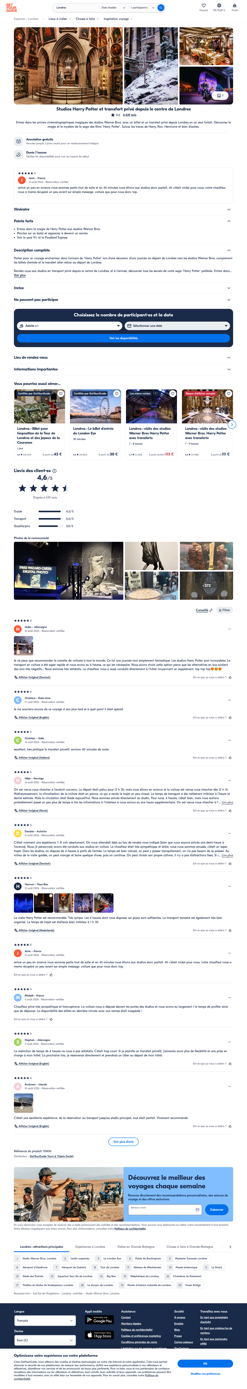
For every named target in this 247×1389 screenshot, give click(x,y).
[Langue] (219, 5)
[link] (39, 424)
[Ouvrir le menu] (229, 629)
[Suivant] (232, 424)
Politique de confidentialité (130, 1228)
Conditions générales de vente (139, 1342)
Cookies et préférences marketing (141, 1336)
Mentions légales (131, 1323)
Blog (177, 1329)
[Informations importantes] (229, 369)
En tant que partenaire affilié (213, 1341)
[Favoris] (204, 5)
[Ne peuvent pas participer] (229, 300)
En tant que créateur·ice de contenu (216, 1331)
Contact (126, 1317)
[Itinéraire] (229, 209)
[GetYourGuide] (11, 8)
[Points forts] (229, 221)
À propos (179, 1317)
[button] (123, 115)
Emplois (178, 1323)
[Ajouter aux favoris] (60, 393)
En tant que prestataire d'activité (214, 1320)
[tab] (41, 1247)
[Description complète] (229, 250)
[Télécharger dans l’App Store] (99, 1335)
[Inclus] (229, 288)
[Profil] (235, 5)
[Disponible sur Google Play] (99, 1320)
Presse (178, 1336)
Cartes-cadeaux (183, 1342)
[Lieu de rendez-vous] (229, 357)
